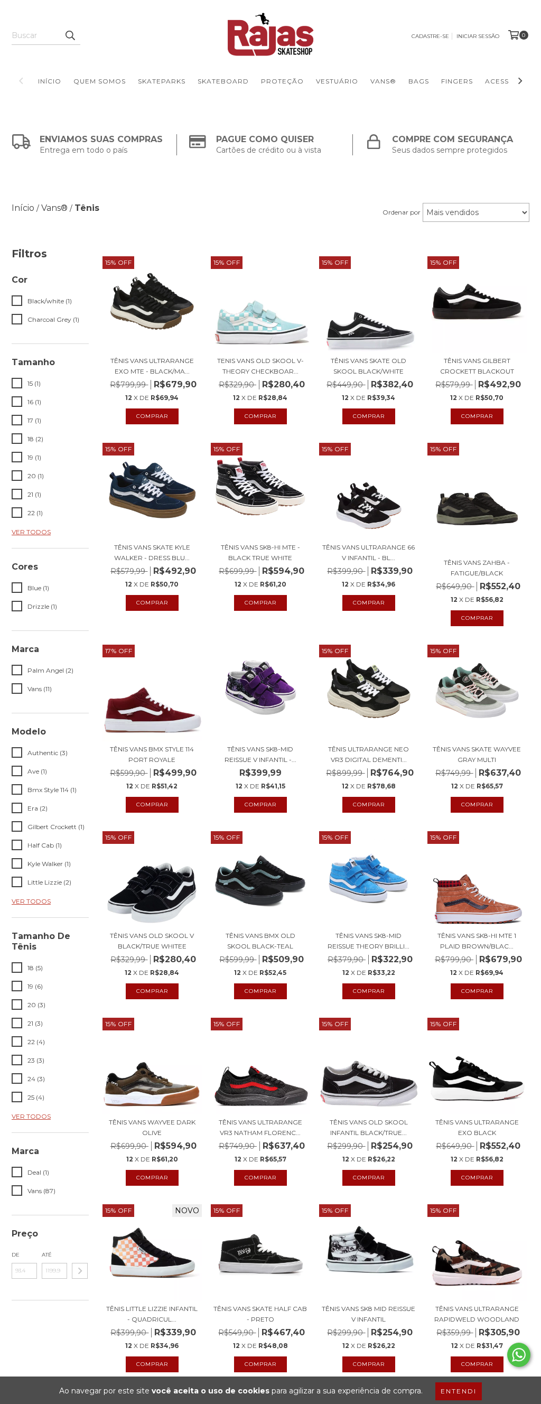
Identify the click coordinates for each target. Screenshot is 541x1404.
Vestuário (337, 81)
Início (49, 81)
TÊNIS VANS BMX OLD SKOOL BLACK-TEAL (260, 941)
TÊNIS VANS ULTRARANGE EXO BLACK (477, 1127)
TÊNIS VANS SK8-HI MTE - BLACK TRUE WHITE (260, 552)
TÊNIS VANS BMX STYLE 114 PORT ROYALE (152, 754)
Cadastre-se (430, 36)
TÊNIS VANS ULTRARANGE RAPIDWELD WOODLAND (476, 1314)
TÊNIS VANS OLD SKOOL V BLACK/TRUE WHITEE (152, 941)
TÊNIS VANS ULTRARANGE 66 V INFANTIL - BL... (368, 552)
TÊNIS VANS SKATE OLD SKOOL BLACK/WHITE (368, 366)
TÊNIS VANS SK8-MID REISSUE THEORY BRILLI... (368, 941)
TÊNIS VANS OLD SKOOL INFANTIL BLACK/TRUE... (369, 1127)
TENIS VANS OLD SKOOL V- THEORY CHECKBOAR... (260, 366)
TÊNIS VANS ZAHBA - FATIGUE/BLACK (477, 568)
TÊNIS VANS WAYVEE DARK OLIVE (152, 1127)
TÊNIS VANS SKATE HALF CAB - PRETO (260, 1314)
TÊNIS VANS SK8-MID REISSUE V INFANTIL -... (260, 754)
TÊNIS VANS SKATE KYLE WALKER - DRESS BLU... (152, 552)
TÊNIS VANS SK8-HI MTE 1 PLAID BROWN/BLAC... (476, 941)
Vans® (383, 81)
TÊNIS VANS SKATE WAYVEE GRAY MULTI (477, 754)
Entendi (459, 1391)
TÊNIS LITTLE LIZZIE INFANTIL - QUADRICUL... (152, 1314)
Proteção (282, 81)
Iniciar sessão (477, 36)
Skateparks (161, 81)
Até (47, 1254)
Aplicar (80, 1271)
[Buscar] (69, 35)
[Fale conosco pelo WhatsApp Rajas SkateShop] (518, 1355)
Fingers (457, 81)
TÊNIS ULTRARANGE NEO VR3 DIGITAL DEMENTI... (368, 754)
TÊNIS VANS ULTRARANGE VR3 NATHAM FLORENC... (260, 1127)
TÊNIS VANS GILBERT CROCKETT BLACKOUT (477, 366)
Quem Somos (99, 81)
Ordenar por (402, 212)
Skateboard (223, 81)
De (16, 1254)
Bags (418, 81)
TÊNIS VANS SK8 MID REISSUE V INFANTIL (368, 1314)
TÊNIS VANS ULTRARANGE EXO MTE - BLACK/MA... (152, 366)
